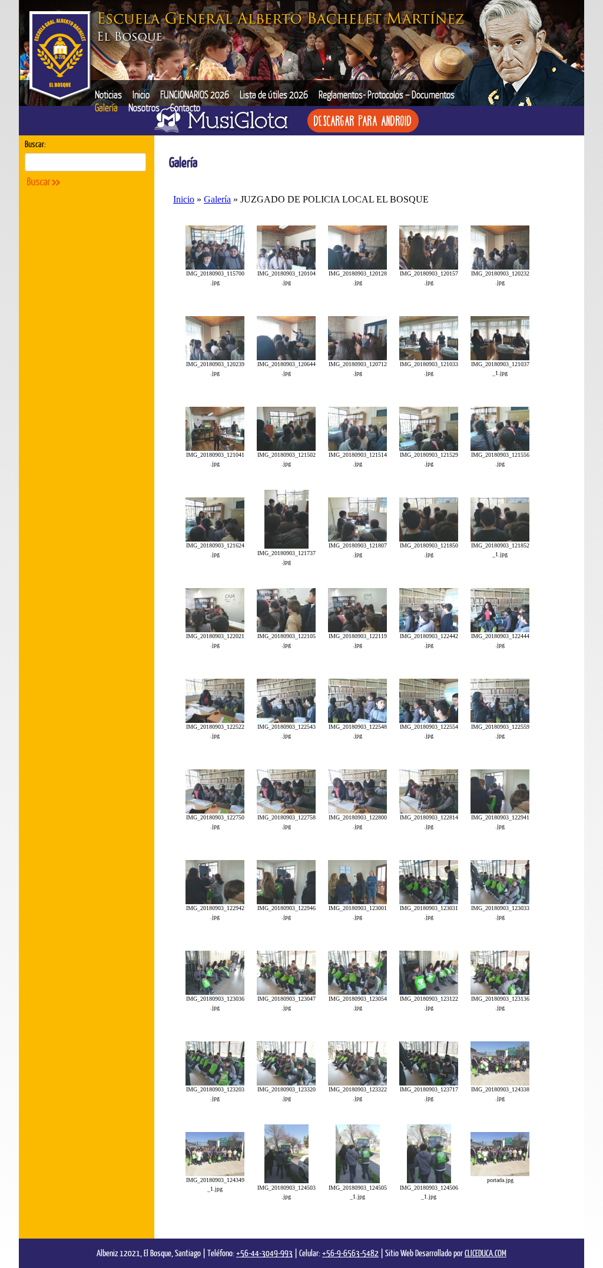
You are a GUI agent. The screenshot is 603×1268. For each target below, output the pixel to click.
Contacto (185, 107)
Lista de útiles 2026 (274, 94)
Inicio (141, 94)
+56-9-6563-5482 (350, 1252)
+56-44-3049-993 (264, 1252)
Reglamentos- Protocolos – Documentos (387, 94)
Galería (106, 107)
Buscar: (35, 143)
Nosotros (144, 107)
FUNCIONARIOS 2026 (194, 94)
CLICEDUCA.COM (485, 1252)
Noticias (108, 94)
